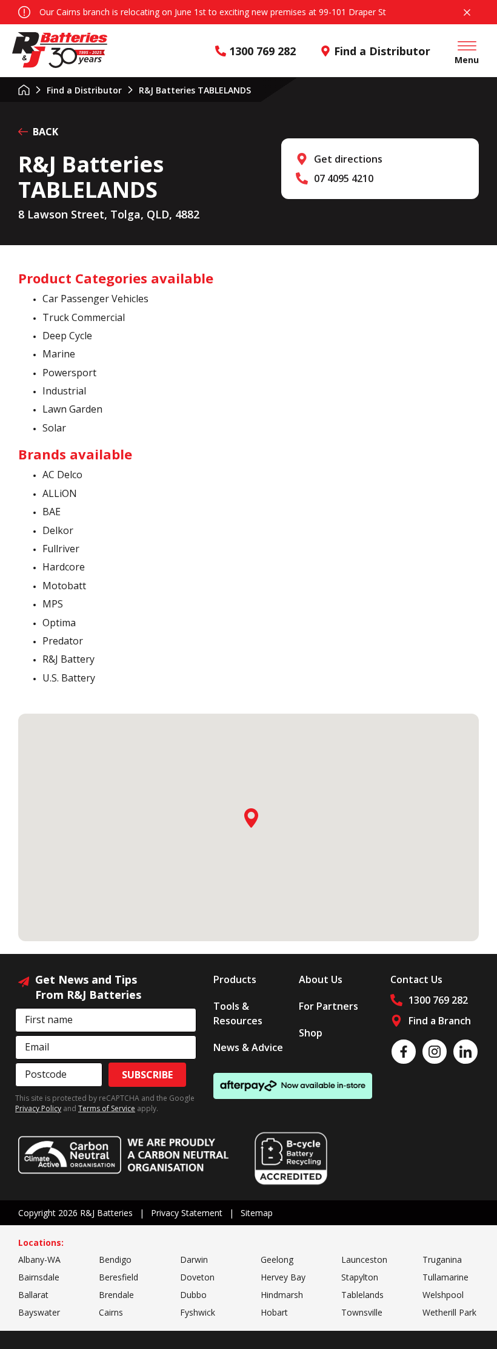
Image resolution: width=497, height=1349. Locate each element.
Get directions (348, 159)
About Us (320, 979)
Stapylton (359, 1277)
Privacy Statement (186, 1213)
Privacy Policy (38, 1108)
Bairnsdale (38, 1277)
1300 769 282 (262, 51)
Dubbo (193, 1294)
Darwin (194, 1259)
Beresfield (118, 1277)
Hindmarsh (282, 1294)
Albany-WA (39, 1259)
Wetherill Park (449, 1312)
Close (467, 12)
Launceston (364, 1259)
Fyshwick (197, 1312)
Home (24, 90)
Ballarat (33, 1294)
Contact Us (416, 979)
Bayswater (39, 1312)
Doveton (197, 1277)
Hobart (274, 1312)
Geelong (277, 1259)
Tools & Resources (237, 1013)
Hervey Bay (283, 1277)
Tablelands (362, 1294)
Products (234, 979)
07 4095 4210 (343, 178)
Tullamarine (445, 1277)
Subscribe (147, 1074)
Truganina (442, 1259)
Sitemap (257, 1213)
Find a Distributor (382, 51)
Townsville (361, 1312)
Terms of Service (106, 1108)
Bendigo (115, 1259)
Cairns (111, 1312)
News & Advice (248, 1047)
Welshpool (443, 1294)
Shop (310, 1033)
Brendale (116, 1294)
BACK (45, 131)
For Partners (328, 1006)
